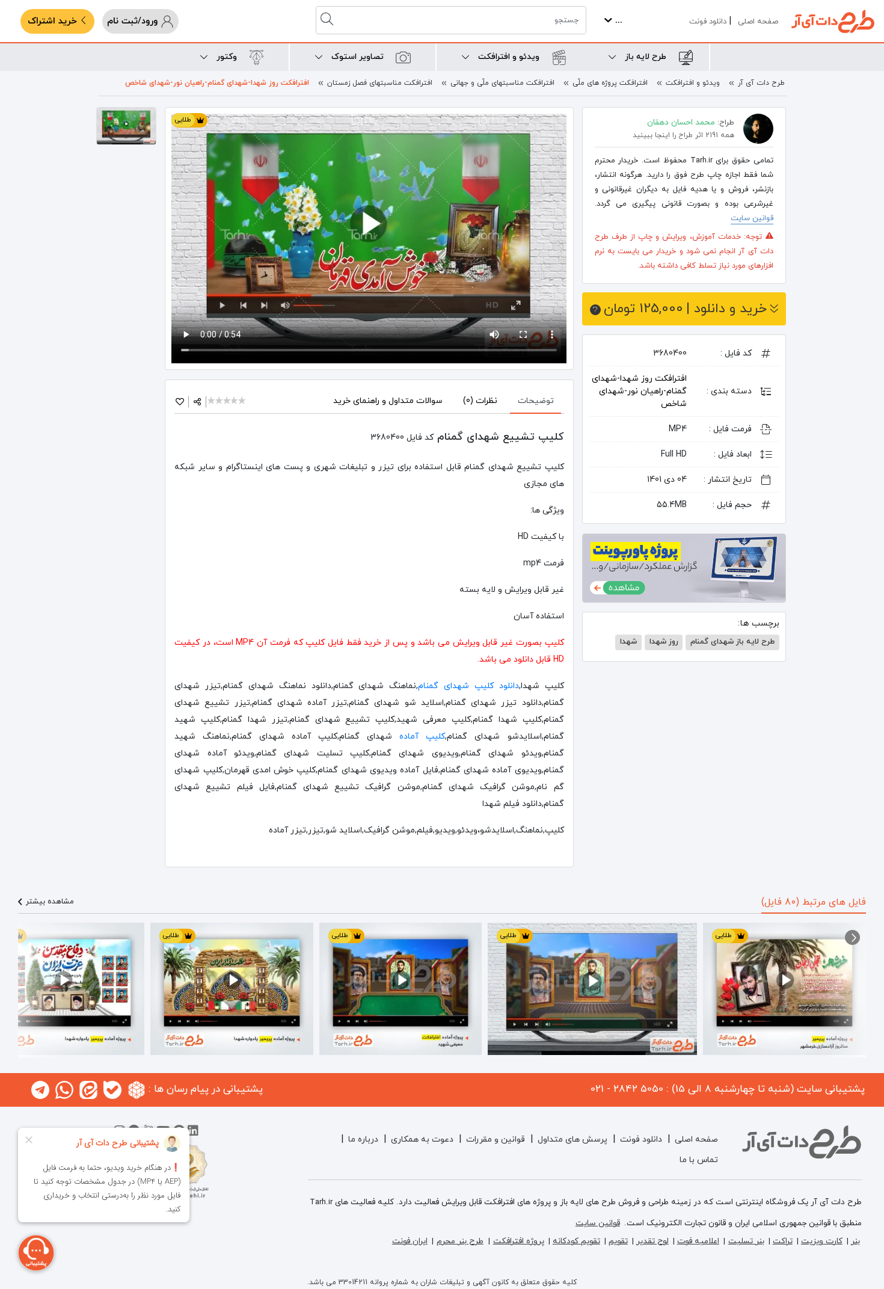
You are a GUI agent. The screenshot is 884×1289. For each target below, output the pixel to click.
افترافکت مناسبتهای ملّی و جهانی (502, 83)
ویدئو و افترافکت (693, 83)
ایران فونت (410, 1241)
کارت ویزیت (822, 1241)
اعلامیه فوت (698, 1241)
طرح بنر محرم (460, 1241)
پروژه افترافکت (518, 1241)
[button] (852, 937)
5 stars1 (243, 401)
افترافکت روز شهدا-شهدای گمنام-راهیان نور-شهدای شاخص (217, 83)
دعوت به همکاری (422, 1139)
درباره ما (363, 1139)
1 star (212, 401)
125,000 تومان (685, 309)
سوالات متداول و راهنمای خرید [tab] (388, 401)
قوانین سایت (752, 218)
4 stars (235, 401)
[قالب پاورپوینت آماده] (684, 567)
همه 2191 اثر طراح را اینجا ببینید (683, 135)
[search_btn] (328, 20)
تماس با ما (699, 1160)
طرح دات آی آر (761, 83)
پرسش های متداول (572, 1139)
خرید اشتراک (54, 21)
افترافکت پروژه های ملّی (610, 83)
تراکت (783, 1241)
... (617, 20)
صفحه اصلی (758, 21)
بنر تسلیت (746, 1241)
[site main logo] (833, 21)
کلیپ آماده (422, 736)
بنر (855, 1241)
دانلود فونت (707, 21)
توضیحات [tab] (536, 401)
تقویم (618, 1241)
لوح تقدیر (652, 1241)
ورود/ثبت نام (134, 21)
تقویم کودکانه (576, 1241)
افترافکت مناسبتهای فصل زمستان (379, 83)
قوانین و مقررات (495, 1139)
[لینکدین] (193, 1132)
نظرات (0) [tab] (480, 401)
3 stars (228, 401)
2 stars (220, 401)
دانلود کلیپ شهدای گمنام (468, 686)
